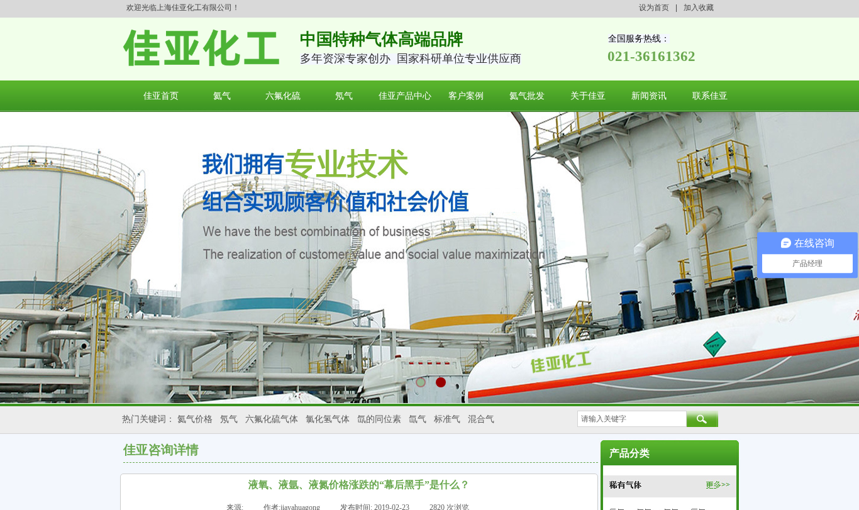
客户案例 (466, 96)
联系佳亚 (710, 96)
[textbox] (632, 419)
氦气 (222, 96)
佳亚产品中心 (405, 96)
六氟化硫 (283, 96)
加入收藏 (699, 7)
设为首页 (654, 7)
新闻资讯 (649, 96)
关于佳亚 (588, 96)
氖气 (344, 96)
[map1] (669, 485)
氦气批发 (527, 96)
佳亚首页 (161, 96)
